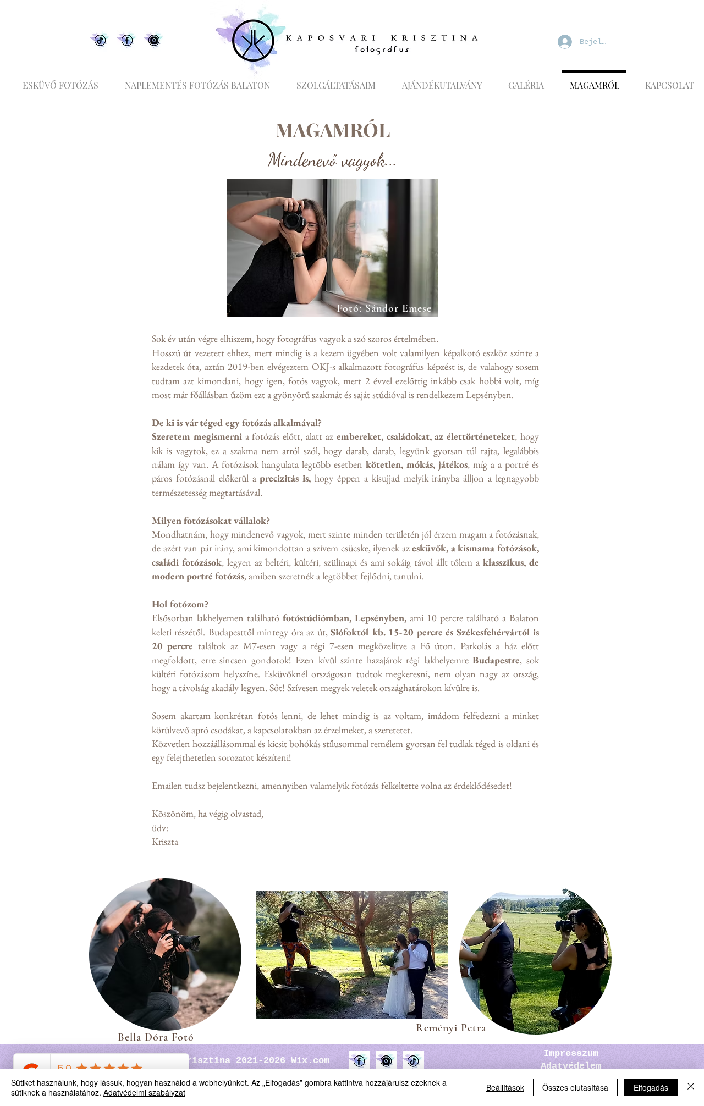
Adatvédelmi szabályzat (144, 1092)
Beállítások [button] (505, 1087)
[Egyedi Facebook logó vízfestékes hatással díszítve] (127, 41)
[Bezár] (690, 1087)
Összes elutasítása (575, 1087)
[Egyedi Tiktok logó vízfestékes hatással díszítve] (100, 41)
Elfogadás (651, 1087)
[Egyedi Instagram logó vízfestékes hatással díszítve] (154, 41)
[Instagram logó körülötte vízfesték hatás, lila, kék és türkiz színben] (386, 1061)
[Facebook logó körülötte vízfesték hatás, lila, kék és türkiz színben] (359, 1061)
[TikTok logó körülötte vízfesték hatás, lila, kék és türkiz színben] (413, 1061)
